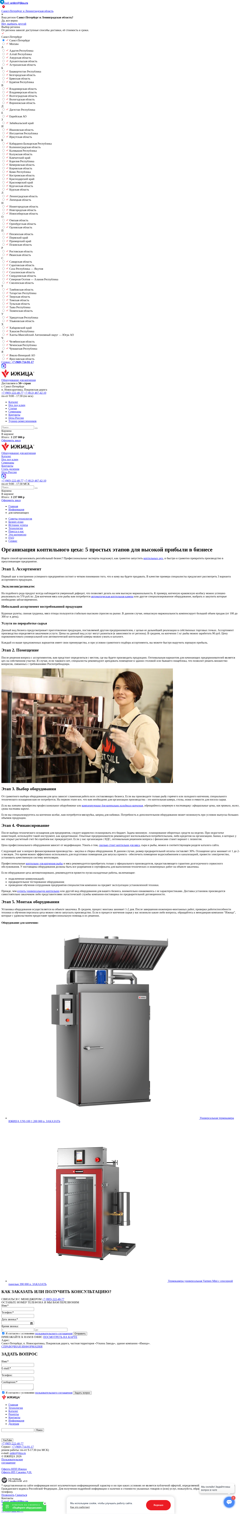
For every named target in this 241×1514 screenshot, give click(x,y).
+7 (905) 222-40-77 (12, 392)
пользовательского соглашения (53, 1333)
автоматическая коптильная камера (112, 596)
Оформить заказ (11, 440)
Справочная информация (22, 1346)
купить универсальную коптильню (38, 891)
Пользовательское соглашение (12, 1461)
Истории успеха (18, 525)
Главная (13, 1404)
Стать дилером (10, 468)
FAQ (11, 537)
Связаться (21, 1495)
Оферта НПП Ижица (14, 1469)
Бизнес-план (15, 521)
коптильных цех (153, 558)
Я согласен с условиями (39, 1333)
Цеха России (16, 417)
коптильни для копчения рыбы (44, 863)
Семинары (14, 411)
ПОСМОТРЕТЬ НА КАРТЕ (60, 1336)
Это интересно (17, 534)
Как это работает (80, 1507)
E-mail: (14, 2)
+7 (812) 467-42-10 (35, 392)
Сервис (12, 540)
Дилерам (13, 1423)
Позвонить (7, 1495)
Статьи (12, 408)
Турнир (22, 421)
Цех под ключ (16, 405)
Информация (16, 1420)
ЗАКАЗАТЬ (53, 1121)
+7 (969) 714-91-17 (23, 1446)
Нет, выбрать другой (13, 23)
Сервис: (17, 362)
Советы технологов (20, 518)
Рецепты (13, 1414)
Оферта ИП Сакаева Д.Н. (16, 1472)
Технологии (15, 528)
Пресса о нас (16, 531)
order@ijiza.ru (18, 1453)
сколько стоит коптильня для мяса (119, 845)
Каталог (13, 402)
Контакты (14, 414)
